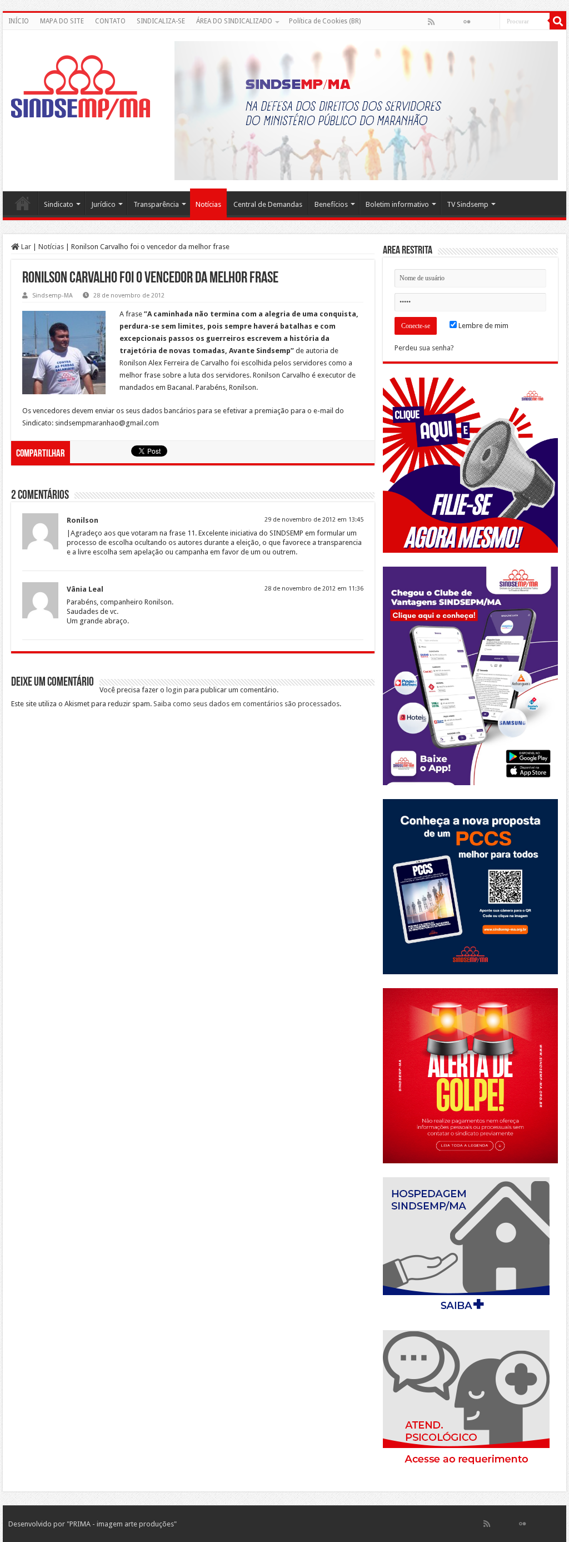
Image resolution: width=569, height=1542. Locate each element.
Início (22, 203)
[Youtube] (478, 21)
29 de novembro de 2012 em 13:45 (313, 519)
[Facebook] (443, 21)
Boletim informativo (397, 204)
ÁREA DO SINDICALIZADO (234, 21)
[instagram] (491, 21)
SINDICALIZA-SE (161, 21)
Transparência (156, 204)
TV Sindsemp (467, 204)
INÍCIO (18, 21)
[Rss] (431, 21)
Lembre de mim (482, 325)
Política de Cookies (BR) (325, 21)
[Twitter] (455, 21)
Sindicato (58, 204)
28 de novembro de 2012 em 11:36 (313, 588)
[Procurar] (558, 21)
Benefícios (331, 204)
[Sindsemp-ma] (80, 87)
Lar (25, 246)
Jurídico (103, 204)
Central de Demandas (267, 204)
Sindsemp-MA (52, 295)
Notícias (208, 204)
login (174, 690)
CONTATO (110, 21)
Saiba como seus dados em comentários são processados (246, 704)
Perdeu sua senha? (424, 348)
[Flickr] (466, 21)
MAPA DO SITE (62, 21)
